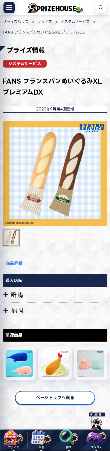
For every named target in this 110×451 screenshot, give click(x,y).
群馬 (17, 294)
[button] (11, 237)
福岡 (17, 310)
